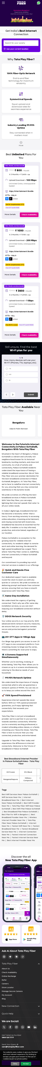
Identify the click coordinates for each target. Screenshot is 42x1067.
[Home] (21, 3)
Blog (3, 999)
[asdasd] (4, 1027)
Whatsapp (38, 2)
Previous (6, 394)
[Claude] (16, 956)
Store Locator (8, 988)
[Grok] (22, 956)
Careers (5, 984)
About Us (6, 969)
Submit (31, 395)
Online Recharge (9, 976)
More (21, 146)
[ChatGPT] (4, 956)
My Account (7, 995)
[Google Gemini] (10, 956)
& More (15, 198)
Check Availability (9, 972)
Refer (4, 980)
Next (12, 394)
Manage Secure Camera (12, 991)
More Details (10, 214)
